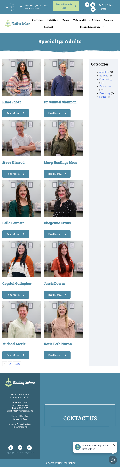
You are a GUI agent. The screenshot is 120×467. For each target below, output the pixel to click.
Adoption (104, 72)
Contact (48, 26)
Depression (105, 86)
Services (37, 19)
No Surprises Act (20, 426)
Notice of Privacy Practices (20, 424)
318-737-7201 (12, 7)
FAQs (101, 5)
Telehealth (79, 19)
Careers (108, 19)
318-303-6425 (22, 408)
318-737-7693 (22, 405)
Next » (16, 363)
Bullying (103, 75)
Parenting (104, 93)
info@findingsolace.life (23, 410)
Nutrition (52, 19)
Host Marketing (67, 463)
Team (65, 19)
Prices (96, 19)
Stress (102, 96)
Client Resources (90, 26)
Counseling (105, 79)
